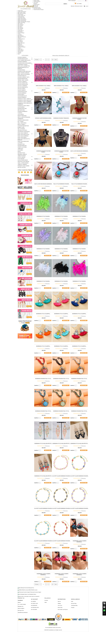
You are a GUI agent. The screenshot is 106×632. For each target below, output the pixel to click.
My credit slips (34, 603)
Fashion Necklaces (37, 1)
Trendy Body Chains (21, 17)
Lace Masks (20, 34)
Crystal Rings (21, 88)
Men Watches (20, 31)
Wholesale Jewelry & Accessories (55, 627)
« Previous (36, 59)
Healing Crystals (22, 130)
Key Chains (20, 39)
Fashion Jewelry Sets (21, 15)
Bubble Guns (20, 43)
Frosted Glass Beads (23, 161)
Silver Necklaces (21, 24)
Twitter (45, 602)
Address (19, 602)
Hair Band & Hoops (37, 7)
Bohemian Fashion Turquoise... (62, 118)
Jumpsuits (20, 148)
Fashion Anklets (20, 14)
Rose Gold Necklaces (23, 134)
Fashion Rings (20, 10)
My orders (33, 601)
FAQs (72, 601)
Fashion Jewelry (36, 0)
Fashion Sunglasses (21, 38)
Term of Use (60, 605)
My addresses (34, 605)
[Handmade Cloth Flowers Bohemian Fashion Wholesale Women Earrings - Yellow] (43, 561)
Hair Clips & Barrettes (37, 8)
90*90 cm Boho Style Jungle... (43, 85)
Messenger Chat (21, 610)
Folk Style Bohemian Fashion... (61, 183)
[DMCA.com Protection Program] (53, 625)
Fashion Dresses (22, 145)
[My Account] (104, 607)
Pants (19, 151)
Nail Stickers (20, 44)
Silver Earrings (20, 25)
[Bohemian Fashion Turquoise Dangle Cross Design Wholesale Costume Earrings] (61, 106)
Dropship (72, 607)
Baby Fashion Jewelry (21, 12)
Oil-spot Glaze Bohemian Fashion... (61, 476)
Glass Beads (21, 158)
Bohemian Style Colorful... (43, 313)
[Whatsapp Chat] (104, 610)
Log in (87, 6)
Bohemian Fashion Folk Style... (43, 378)
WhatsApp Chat (20, 606)
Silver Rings (20, 26)
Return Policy (60, 607)
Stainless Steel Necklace (22, 19)
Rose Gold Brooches (23, 141)
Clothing (20, 142)
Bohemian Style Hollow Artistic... (44, 443)
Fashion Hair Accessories (24, 63)
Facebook (46, 600)
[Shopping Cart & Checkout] (104, 603)
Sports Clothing (22, 147)
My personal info (35, 607)
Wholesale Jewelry (78, 6)
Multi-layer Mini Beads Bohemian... (80, 151)
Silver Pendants (20, 28)
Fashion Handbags (21, 32)
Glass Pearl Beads (23, 160)
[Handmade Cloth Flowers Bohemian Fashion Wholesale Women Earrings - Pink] (61, 561)
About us (59, 601)
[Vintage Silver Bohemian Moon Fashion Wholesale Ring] (43, 106)
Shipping (59, 603)
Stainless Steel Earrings (22, 20)
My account (34, 599)
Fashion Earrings (37, 4)
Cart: (78, 3)
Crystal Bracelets (23, 87)
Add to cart (47, 92)
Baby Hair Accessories (22, 13)
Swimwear (19, 37)
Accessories (20, 29)
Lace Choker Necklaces (24, 60)
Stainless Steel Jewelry (22, 18)
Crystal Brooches (23, 83)
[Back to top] (104, 614)
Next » (56, 59)
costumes (20, 150)
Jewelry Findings (22, 164)
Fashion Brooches (21, 16)
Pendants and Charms (23, 165)
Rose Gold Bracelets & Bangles (24, 139)
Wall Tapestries (20, 40)
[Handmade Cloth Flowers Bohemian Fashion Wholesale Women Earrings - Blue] (79, 528)
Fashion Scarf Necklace (22, 11)
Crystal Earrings (22, 85)
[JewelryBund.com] (26, 7)
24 (52, 59)
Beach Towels (20, 41)
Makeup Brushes (21, 35)
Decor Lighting (22, 167)
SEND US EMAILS (21, 608)
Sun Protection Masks (24, 131)
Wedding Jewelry (22, 154)
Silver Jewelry (20, 23)
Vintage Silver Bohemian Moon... (43, 118)
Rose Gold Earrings (23, 136)
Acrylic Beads (21, 157)
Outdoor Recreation (21, 42)
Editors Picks (21, 152)
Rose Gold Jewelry (23, 133)
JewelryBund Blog (74, 605)
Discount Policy (74, 603)
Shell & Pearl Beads (23, 163)
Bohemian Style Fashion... (43, 216)
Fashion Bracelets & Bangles (39, 9)
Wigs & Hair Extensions (22, 36)
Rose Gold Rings (22, 137)
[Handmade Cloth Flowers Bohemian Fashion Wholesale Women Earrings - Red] (79, 561)
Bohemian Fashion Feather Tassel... (80, 119)
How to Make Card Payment (63, 609)
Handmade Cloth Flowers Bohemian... (79, 541)
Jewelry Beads (22, 155)
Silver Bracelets (20, 27)
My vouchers (34, 609)
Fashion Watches (21, 30)
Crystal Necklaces (23, 84)
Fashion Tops (21, 144)
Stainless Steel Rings (21, 22)
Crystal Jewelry (22, 81)
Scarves (19, 33)
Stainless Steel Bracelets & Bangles (24, 21)
